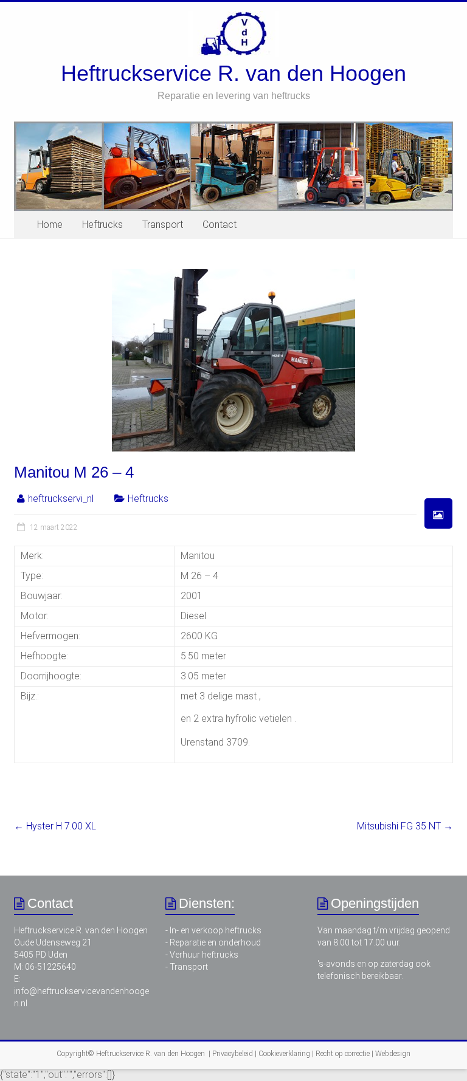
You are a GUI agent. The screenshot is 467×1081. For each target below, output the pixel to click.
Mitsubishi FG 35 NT (405, 826)
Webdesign (392, 1053)
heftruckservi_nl (61, 498)
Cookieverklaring (284, 1053)
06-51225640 (50, 967)
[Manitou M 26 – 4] (233, 275)
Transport (162, 224)
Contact (219, 224)
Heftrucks (102, 224)
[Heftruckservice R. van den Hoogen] (233, 16)
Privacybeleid (232, 1053)
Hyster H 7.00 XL (55, 826)
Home (50, 224)
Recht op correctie (343, 1053)
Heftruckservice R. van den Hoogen (233, 73)
